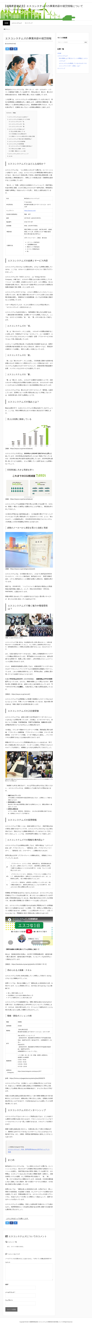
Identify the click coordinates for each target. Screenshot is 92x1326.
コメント (7, 1262)
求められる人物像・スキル (17, 148)
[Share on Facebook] (11, 48)
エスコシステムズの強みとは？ (16, 129)
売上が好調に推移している (17, 131)
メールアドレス (10, 1292)
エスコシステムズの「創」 (17, 124)
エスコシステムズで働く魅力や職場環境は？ (19, 139)
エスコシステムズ (63, 56)
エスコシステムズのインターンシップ (17, 153)
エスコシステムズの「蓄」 (17, 126)
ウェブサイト (9, 1300)
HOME (59, 53)
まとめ (9, 156)
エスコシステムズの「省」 (17, 121)
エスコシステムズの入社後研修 (16, 141)
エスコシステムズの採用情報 (15, 144)
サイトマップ (61, 68)
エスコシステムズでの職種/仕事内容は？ (21, 146)
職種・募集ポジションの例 (17, 151)
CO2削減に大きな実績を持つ (18, 134)
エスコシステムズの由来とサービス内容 (18, 119)
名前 (7, 1284)
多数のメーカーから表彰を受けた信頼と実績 (22, 136)
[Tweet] (7, 48)
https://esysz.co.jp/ (30, 210)
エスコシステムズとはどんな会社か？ (17, 117)
